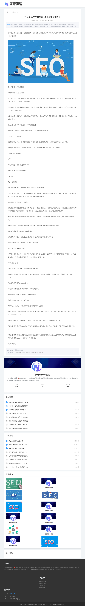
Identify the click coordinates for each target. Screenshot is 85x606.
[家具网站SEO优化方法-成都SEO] (48, 518)
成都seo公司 (42, 583)
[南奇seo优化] (13, 3)
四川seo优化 (16, 12)
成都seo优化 (42, 581)
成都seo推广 (42, 585)
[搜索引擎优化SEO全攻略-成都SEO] (13, 541)
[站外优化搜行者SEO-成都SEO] (48, 507)
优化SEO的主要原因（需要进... (19, 428)
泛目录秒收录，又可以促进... (18, 452)
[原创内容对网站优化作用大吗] (13, 530)
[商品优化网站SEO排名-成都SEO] (48, 483)
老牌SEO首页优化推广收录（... (19, 413)
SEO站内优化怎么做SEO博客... (19, 406)
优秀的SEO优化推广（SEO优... (19, 421)
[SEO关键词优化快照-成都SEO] (48, 530)
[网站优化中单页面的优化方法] (14, 483)
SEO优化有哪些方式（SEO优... (19, 417)
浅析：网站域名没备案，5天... (18, 445)
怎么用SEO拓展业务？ (16, 441)
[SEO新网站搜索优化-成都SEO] (13, 518)
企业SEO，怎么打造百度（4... (18, 467)
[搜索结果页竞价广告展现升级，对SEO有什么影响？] (14, 507)
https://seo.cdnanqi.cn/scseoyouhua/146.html (29, 352)
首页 (8, 12)
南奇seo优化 (33, 604)
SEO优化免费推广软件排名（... (19, 410)
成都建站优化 (42, 587)
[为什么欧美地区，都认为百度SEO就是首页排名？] (49, 541)
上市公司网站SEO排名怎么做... (19, 456)
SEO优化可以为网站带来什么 (18, 459)
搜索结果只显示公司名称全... (18, 448)
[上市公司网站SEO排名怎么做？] (14, 495)
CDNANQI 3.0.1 (60, 604)
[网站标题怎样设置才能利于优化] (50, 495)
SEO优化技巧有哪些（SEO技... (19, 425)
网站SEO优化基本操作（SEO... (19, 402)
